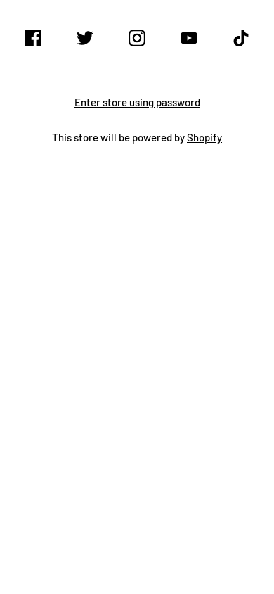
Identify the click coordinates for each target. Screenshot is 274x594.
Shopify (204, 137)
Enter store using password (137, 102)
